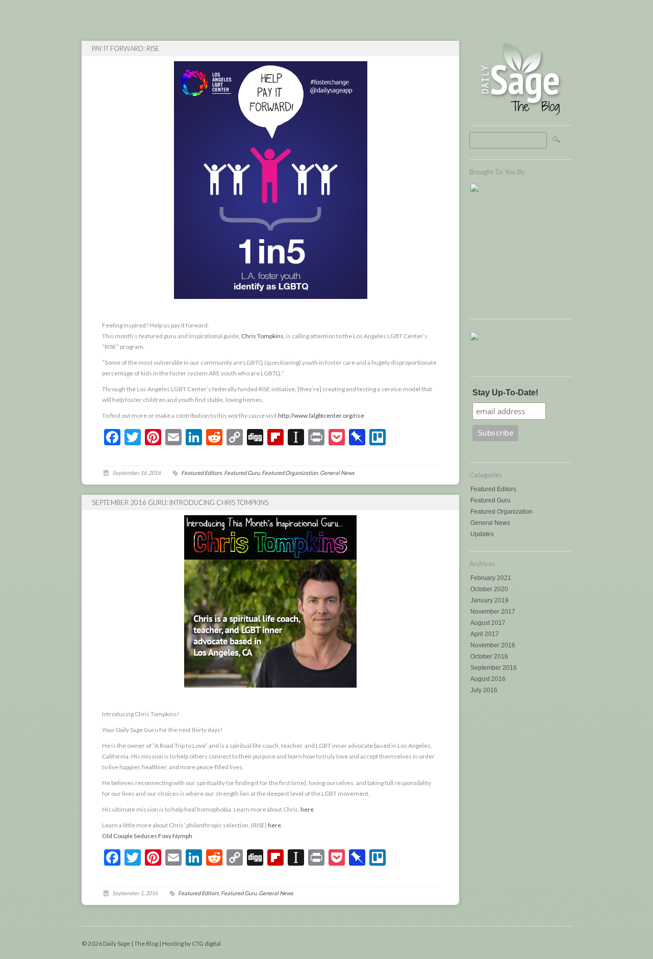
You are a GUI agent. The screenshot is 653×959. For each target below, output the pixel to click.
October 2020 (489, 589)
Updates (482, 534)
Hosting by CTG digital (191, 943)
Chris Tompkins (262, 336)
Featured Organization (501, 511)
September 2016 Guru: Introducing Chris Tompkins (180, 502)
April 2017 (484, 634)
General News (490, 522)
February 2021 (490, 578)
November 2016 (492, 645)
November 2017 (492, 611)
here (307, 809)
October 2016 (489, 656)
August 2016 (488, 679)
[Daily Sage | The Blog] (520, 114)
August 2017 (488, 622)
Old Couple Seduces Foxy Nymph (147, 836)
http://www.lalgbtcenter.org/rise (321, 415)
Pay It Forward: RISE (126, 48)
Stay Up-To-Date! (505, 392)
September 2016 (493, 667)
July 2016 (483, 690)
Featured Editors (493, 489)
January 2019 (489, 600)
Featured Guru (490, 500)
